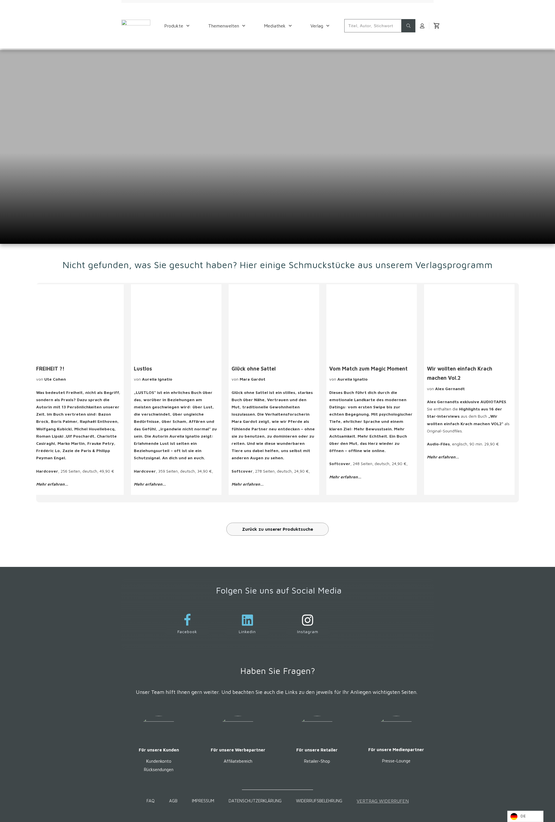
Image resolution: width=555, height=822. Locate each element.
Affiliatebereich (238, 761)
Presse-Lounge (396, 760)
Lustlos (143, 369)
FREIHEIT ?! (50, 369)
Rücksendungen (158, 769)
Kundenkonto (158, 761)
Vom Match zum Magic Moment (368, 369)
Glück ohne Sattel (254, 369)
